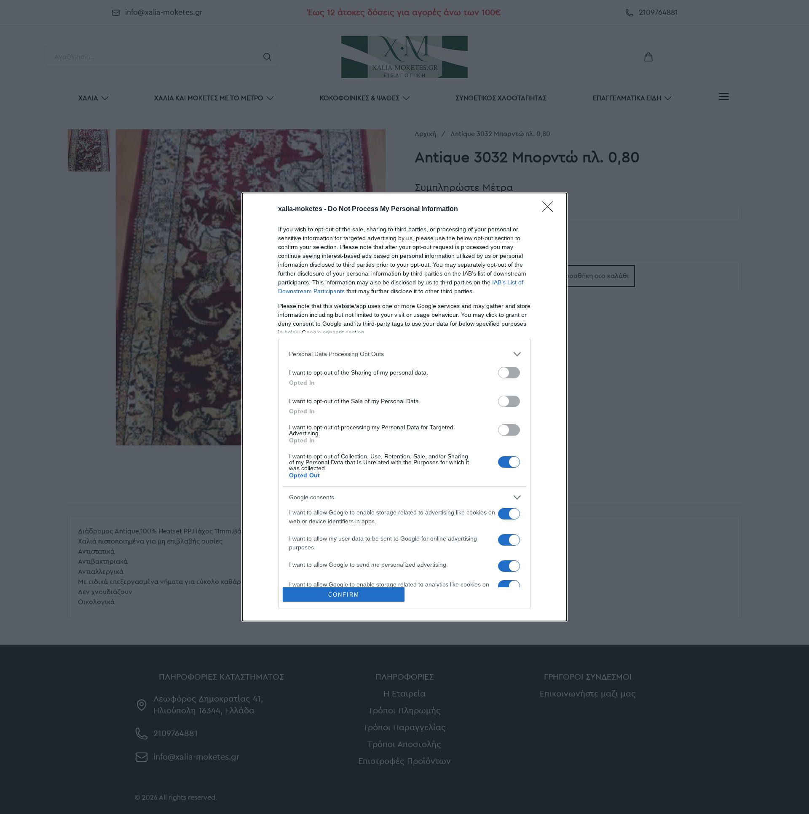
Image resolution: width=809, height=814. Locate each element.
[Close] (550, 209)
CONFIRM (343, 595)
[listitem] (404, 354)
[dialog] (404, 407)
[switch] (509, 372)
